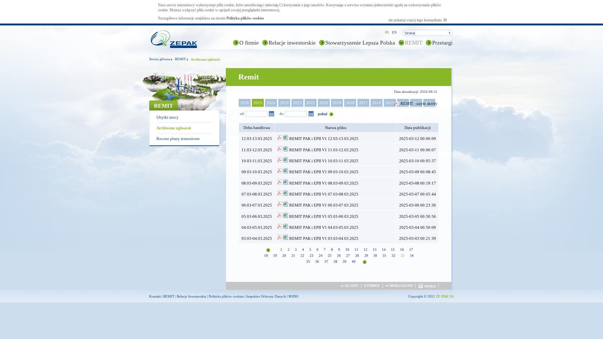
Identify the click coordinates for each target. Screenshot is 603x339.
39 (344, 261)
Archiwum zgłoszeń (173, 128)
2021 (310, 102)
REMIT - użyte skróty (418, 103)
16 (402, 249)
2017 (363, 102)
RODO (293, 296)
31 (384, 255)
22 (302, 255)
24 (321, 255)
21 (293, 255)
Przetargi (442, 43)
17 (411, 249)
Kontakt (155, 296)
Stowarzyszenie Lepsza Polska (360, 43)
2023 (284, 102)
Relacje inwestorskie (292, 43)
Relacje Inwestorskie (191, 296)
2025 (257, 102)
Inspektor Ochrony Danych (266, 296)
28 (357, 255)
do (281, 114)
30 (375, 255)
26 (339, 255)
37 (326, 261)
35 (308, 261)
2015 (389, 102)
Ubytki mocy (167, 117)
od (242, 114)
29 (366, 255)
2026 (244, 102)
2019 (337, 102)
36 (317, 261)
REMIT (413, 43)
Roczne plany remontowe (178, 138)
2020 (323, 102)
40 (354, 261)
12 (365, 249)
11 (356, 249)
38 (335, 261)
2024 (271, 102)
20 (284, 255)
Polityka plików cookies (245, 18)
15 (393, 249)
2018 (350, 102)
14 (384, 249)
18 (266, 255)
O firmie (249, 43)
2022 (297, 102)
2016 (376, 102)
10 (347, 249)
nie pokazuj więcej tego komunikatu (415, 20)
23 (311, 255)
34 (412, 255)
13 (375, 249)
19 (275, 255)
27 (348, 255)
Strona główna (159, 59)
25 (330, 255)
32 (393, 255)
